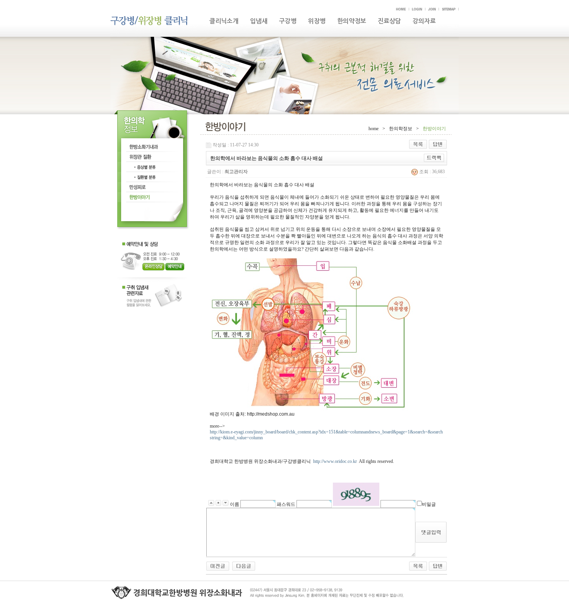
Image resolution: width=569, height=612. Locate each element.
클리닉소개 (223, 21)
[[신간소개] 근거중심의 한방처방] (218, 565)
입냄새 (258, 21)
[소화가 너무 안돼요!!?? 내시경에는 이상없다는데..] (243, 565)
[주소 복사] (434, 157)
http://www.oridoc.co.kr (335, 461)
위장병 (317, 21)
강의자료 (424, 21)
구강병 (287, 21)
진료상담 (389, 21)
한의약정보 (351, 21)
